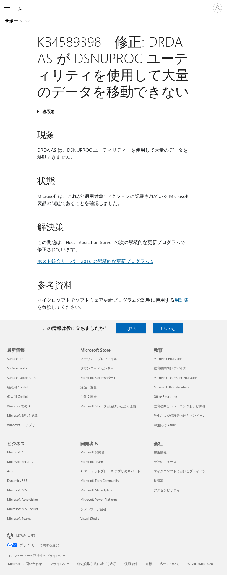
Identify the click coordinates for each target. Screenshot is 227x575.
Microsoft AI (16, 452)
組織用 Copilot (17, 387)
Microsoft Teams (19, 518)
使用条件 (130, 563)
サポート (14, 21)
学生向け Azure (165, 425)
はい (131, 328)
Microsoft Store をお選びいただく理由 (108, 406)
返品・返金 (88, 387)
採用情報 (160, 452)
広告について (169, 563)
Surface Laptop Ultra (22, 377)
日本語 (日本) (25, 535)
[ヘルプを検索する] (21, 7)
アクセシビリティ (167, 490)
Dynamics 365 (17, 480)
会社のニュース (165, 461)
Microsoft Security (20, 461)
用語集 (181, 300)
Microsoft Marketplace (96, 490)
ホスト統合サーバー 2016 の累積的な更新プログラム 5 (95, 261)
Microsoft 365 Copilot (22, 509)
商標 (148, 563)
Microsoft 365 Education (171, 387)
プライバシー (59, 563)
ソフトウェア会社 (93, 509)
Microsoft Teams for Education (175, 377)
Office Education (165, 396)
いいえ (168, 328)
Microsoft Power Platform (98, 499)
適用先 (48, 111)
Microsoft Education (168, 358)
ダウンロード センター (97, 368)
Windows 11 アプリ (21, 425)
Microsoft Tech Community (99, 480)
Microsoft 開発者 (92, 452)
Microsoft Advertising (22, 499)
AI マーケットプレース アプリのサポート (110, 471)
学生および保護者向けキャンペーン (180, 415)
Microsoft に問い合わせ (25, 563)
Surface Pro (15, 358)
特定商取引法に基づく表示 (96, 563)
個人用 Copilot (17, 396)
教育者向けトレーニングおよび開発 (180, 406)
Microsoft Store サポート (98, 377)
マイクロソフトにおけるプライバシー (181, 471)
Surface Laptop (17, 368)
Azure (11, 471)
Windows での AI (19, 406)
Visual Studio (89, 518)
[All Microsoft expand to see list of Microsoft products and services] (7, 8)
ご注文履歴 (88, 396)
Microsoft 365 (17, 490)
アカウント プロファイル (98, 358)
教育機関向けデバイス (170, 368)
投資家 (158, 480)
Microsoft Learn (91, 461)
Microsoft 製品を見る (22, 415)
